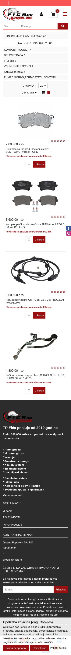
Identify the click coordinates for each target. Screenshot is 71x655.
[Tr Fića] (18, 14)
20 (42, 85)
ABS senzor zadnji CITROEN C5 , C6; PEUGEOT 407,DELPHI (35, 301)
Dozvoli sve (39, 647)
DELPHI (20, 36)
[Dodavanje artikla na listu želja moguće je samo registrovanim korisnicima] (29, 164)
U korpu (39, 164)
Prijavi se (60, 589)
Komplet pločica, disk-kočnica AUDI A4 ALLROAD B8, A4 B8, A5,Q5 (35, 226)
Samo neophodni (16, 647)
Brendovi (10, 36)
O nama (7, 510)
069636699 (9, 548)
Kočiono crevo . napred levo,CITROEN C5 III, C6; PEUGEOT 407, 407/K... (35, 376)
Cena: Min (28, 92)
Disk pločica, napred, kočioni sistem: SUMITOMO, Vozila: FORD (27, 150)
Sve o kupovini (11, 516)
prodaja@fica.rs (12, 559)
